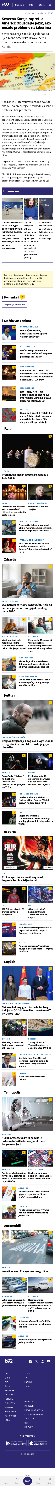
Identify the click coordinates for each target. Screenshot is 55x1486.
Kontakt (28, 1427)
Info (7, 1373)
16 (14, 1207)
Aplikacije (29, 1418)
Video (27, 1373)
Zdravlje (9, 1390)
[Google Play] (16, 1443)
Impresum (29, 1406)
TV (25, 1378)
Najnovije (19, 4)
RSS (26, 1423)
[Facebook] (30, 1361)
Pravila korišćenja (33, 1410)
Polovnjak (7, 1296)
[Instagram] (42, 1361)
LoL (3, 873)
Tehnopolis (10, 1411)
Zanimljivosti (25, 1318)
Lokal (8, 1420)
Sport (8, 1378)
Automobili (10, 1416)
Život (7, 1386)
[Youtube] (48, 1361)
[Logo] (5, 5)
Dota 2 (21, 942)
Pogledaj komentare (14, 304)
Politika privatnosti (34, 1414)
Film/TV (22, 812)
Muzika (31, 772)
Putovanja (10, 1394)
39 (14, 347)
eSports (9, 1407)
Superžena (10, 1403)
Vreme (27, 1386)
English (6, 1039)
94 (14, 327)
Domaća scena (25, 924)
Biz (6, 1382)
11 (14, 388)
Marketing (29, 1401)
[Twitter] (36, 1361)
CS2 (3, 905)
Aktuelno (33, 636)
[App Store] (39, 1443)
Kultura (9, 1399)
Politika (24, 409)
